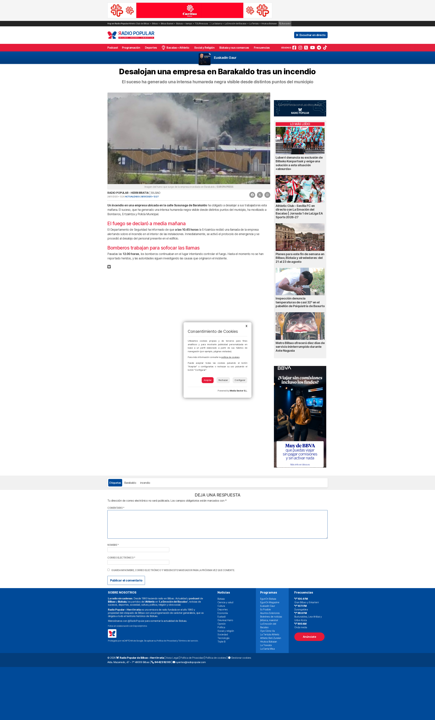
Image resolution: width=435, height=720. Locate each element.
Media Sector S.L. (238, 390)
